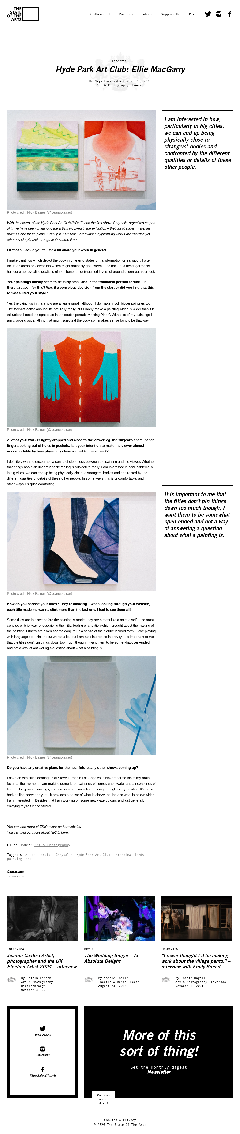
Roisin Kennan (39, 978)
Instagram (219, 14)
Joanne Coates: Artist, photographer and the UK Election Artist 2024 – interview (41, 961)
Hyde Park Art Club (93, 855)
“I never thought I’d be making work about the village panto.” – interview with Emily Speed (195, 961)
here (64, 832)
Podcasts (126, 14)
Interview (120, 61)
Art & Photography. (113, 85)
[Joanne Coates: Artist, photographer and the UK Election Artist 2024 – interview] (46, 939)
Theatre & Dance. (113, 982)
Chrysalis (64, 855)
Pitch (193, 14)
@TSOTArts (43, 1034)
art (34, 855)
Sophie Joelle (116, 978)
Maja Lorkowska (108, 81)
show (29, 859)
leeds (139, 855)
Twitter (208, 14)
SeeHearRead (100, 14)
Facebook (229, 14)
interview (122, 855)
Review (89, 949)
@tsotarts (42, 1055)
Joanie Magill (193, 978)
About (147, 14)
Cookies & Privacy (120, 1120)
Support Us (170, 14)
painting (14, 859)
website (74, 827)
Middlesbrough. (34, 986)
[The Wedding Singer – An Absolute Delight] (123, 939)
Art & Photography (52, 845)
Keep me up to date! (103, 1097)
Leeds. (137, 85)
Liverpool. (220, 982)
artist (46, 855)
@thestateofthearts (42, 1075)
